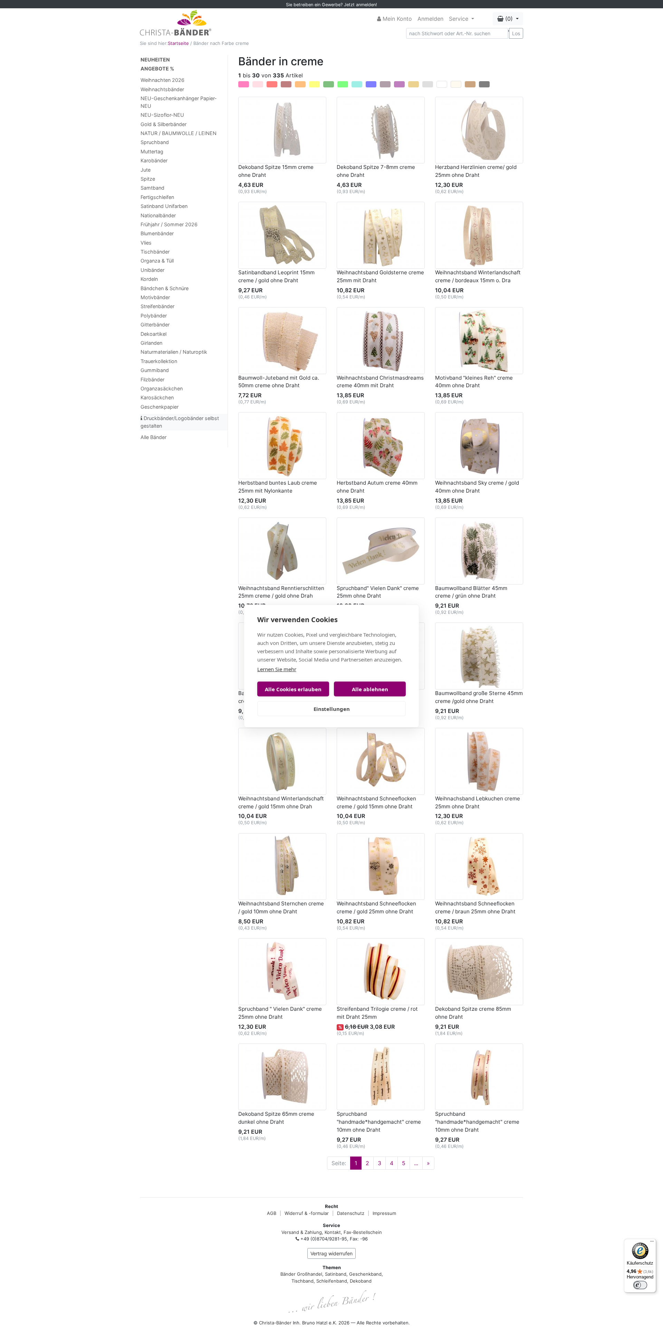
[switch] (640, 1285)
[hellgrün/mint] (342, 84)
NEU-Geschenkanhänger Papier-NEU (179, 102)
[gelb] (314, 84)
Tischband (302, 1281)
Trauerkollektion (159, 361)
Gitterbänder (155, 324)
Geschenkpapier (160, 407)
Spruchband (155, 142)
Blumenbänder (157, 233)
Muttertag (152, 151)
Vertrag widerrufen (331, 1253)
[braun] (470, 84)
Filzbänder (152, 379)
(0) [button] (509, 18)
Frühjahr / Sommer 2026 (169, 224)
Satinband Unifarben (164, 206)
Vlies (146, 243)
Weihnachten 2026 (162, 80)
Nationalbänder (158, 215)
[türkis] (357, 84)
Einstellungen (332, 708)
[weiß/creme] (441, 84)
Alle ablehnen (370, 689)
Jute (146, 170)
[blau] (371, 84)
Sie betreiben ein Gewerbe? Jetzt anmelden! (331, 4)
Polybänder (154, 315)
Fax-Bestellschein (363, 1232)
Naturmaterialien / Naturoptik (174, 352)
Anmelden (430, 18)
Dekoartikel (153, 334)
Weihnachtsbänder (162, 89)
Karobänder (154, 160)
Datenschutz (350, 1213)
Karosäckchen (157, 397)
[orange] (300, 84)
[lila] (399, 84)
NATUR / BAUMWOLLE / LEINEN (179, 133)
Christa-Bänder (275, 1322)
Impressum (384, 1213)
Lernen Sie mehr (276, 669)
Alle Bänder (153, 437)
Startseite (178, 43)
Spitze (148, 179)
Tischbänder (155, 252)
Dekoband (361, 1281)
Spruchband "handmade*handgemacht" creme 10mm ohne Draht (379, 1122)
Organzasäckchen (162, 388)
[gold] (413, 84)
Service (459, 18)
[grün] (328, 84)
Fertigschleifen (157, 197)
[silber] (427, 84)
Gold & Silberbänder (163, 124)
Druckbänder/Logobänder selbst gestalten (180, 422)
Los (516, 33)
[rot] (272, 84)
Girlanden (151, 343)
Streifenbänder (157, 306)
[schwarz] (484, 84)
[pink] (243, 84)
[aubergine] (385, 84)
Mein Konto (396, 18)
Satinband (335, 1274)
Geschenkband (365, 1274)
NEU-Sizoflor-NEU (162, 115)
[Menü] (652, 1243)
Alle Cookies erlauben (293, 689)
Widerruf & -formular (307, 1213)
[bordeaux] (286, 84)
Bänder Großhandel (301, 1274)
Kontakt (333, 1232)
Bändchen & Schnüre (165, 288)
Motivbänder (155, 297)
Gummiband (155, 370)
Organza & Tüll (157, 261)
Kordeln (149, 279)
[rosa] (257, 84)
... (416, 1163)
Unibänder (152, 270)
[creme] (456, 84)
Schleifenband (331, 1281)
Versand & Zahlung (301, 1232)
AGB (271, 1213)
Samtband (152, 188)
